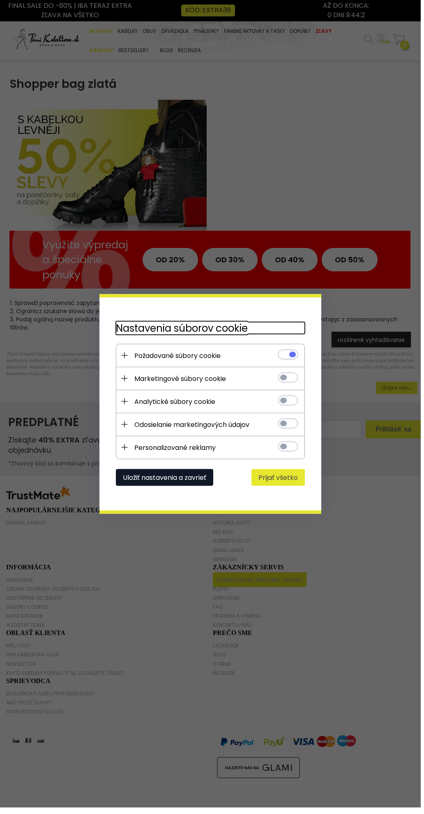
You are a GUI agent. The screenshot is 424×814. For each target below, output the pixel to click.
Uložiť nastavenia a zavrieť (164, 477)
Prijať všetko (278, 477)
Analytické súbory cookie (174, 401)
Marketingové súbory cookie (180, 378)
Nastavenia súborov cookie (182, 328)
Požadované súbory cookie (177, 355)
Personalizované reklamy (175, 447)
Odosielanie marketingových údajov (191, 424)
